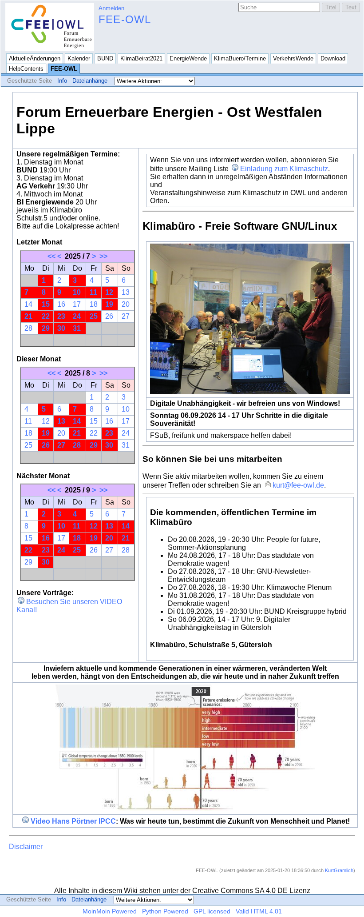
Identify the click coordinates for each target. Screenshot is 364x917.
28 (28, 328)
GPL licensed (212, 911)
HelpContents (26, 68)
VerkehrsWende (293, 58)
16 (61, 304)
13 (126, 292)
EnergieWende (188, 58)
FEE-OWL (125, 19)
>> (103, 256)
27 (126, 316)
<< (51, 256)
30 (61, 328)
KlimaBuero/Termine (240, 58)
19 (109, 304)
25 (94, 316)
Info (62, 80)
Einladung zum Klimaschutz (284, 168)
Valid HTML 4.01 (259, 911)
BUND (105, 58)
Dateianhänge (89, 80)
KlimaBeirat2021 (141, 58)
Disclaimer (26, 846)
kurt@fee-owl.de (298, 485)
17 (77, 304)
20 (126, 304)
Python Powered (165, 911)
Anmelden (111, 8)
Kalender (78, 58)
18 (94, 304)
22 (46, 316)
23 (61, 316)
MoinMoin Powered (110, 911)
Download (332, 58)
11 (93, 292)
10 (77, 292)
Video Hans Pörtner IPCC (73, 821)
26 (109, 316)
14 (28, 304)
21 (28, 316)
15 (46, 304)
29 (46, 328)
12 (109, 292)
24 (77, 316)
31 (77, 328)
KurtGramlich (339, 870)
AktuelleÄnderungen (34, 58)
